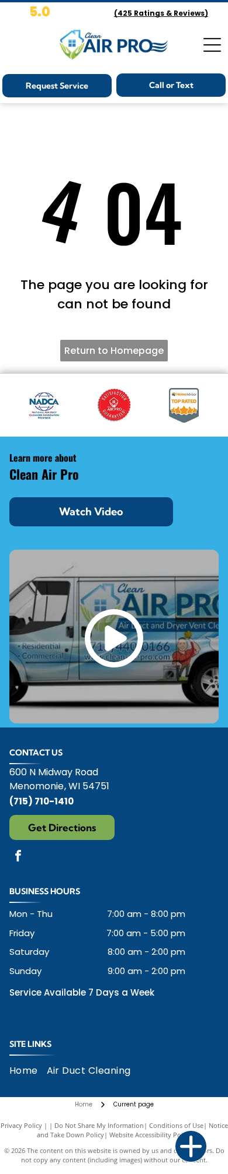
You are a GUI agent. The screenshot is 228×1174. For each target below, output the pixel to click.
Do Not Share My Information (99, 1125)
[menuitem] (28, 1070)
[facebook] (18, 857)
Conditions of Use (176, 1125)
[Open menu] (212, 45)
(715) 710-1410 (41, 801)
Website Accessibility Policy (150, 1134)
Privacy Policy (21, 1125)
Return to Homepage (114, 350)
